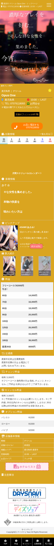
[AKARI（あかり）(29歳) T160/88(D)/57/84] (27, 257)
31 (3, 140)
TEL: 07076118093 (15, 103)
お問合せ (35, 103)
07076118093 (31, 126)
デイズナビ (21, 532)
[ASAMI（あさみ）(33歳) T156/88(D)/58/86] (9, 257)
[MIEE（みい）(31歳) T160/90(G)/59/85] (45, 257)
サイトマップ (27, 529)
